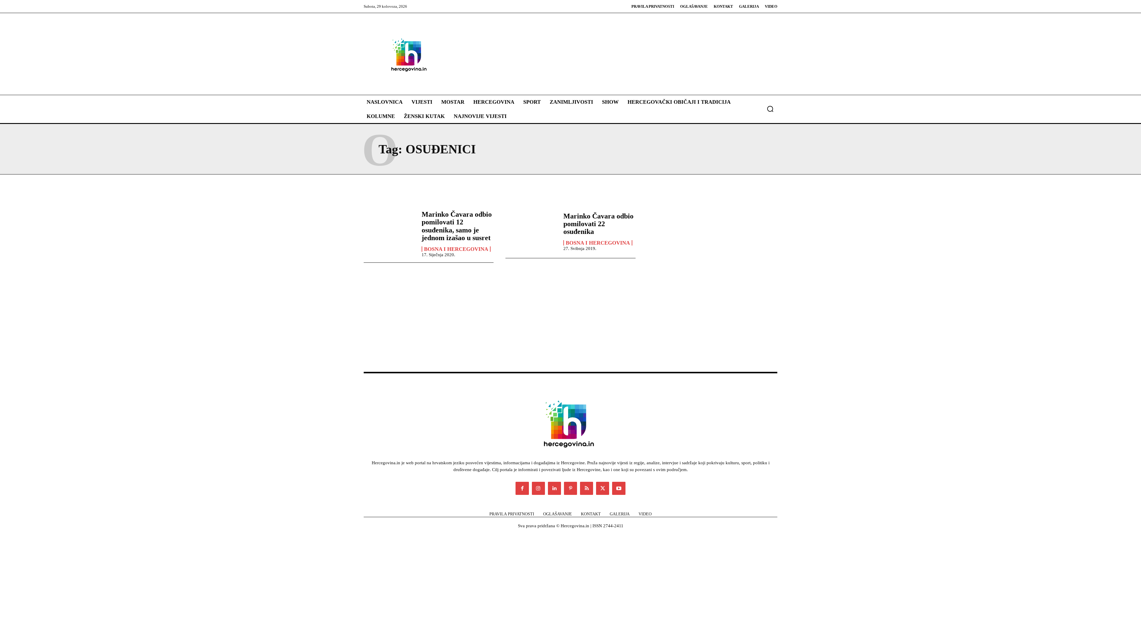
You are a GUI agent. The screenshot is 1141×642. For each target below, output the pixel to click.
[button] (770, 109)
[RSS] (586, 488)
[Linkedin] (554, 488)
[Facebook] (522, 488)
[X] (602, 488)
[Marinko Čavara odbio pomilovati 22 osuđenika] (531, 231)
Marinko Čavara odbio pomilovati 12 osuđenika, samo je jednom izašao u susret (457, 226)
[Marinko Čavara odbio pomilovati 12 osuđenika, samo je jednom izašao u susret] (390, 231)
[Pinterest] (570, 488)
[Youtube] (618, 488)
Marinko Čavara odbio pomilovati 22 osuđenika (598, 224)
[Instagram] (538, 488)
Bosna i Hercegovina (456, 249)
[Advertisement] (606, 54)
